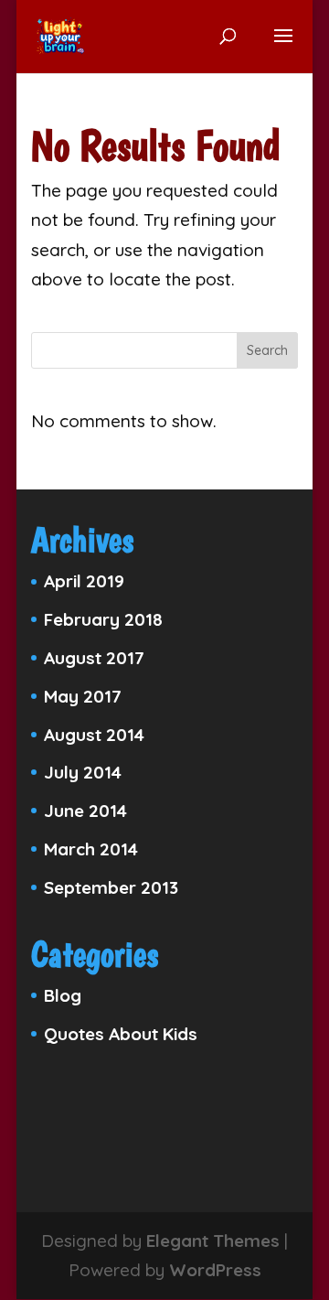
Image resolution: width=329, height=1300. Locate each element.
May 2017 (83, 696)
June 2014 (85, 811)
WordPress (215, 1270)
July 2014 (83, 772)
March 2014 (91, 849)
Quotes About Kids (120, 1034)
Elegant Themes (213, 1241)
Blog (62, 995)
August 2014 (94, 735)
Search (267, 350)
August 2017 (94, 658)
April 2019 (84, 581)
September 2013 (111, 887)
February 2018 (103, 619)
